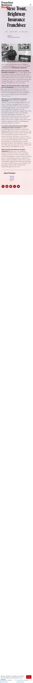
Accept (29, 677)
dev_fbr (10, 36)
